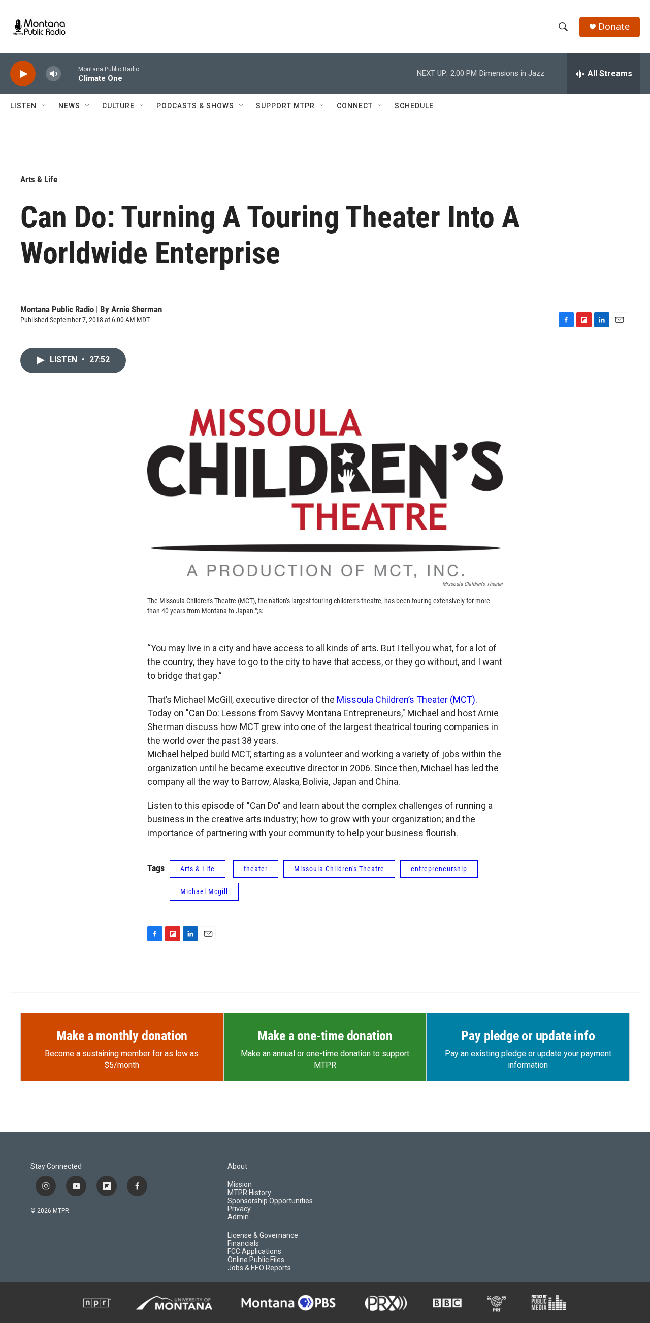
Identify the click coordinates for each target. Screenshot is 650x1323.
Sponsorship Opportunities (270, 1201)
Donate (614, 26)
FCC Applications (254, 1251)
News (69, 106)
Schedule (414, 106)
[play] (23, 74)
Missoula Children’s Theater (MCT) (406, 699)
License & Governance (263, 1235)
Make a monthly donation (121, 1035)
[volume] (53, 73)
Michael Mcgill (204, 891)
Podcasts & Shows (195, 106)
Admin (238, 1217)
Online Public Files (256, 1260)
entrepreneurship (439, 869)
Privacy (239, 1209)
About (237, 1166)
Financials (243, 1243)
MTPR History (249, 1193)
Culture (118, 106)
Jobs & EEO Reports (259, 1268)
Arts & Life (38, 179)
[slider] (69, 73)
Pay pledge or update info (528, 1035)
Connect (355, 106)
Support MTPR (285, 106)
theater (256, 869)
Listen (23, 106)
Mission (240, 1184)
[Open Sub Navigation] (44, 106)
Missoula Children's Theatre (339, 869)
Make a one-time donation (325, 1035)
